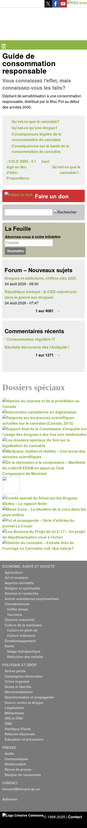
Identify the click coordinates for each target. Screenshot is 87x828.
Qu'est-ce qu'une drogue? (35, 127)
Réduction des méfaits (25, 656)
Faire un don (52, 196)
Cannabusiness (17, 603)
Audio (9, 753)
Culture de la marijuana (23, 625)
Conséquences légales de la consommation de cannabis (36, 136)
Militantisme (14, 713)
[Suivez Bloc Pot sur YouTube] (63, 6)
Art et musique (16, 577)
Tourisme (14, 614)
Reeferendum (15, 764)
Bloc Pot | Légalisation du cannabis (23, 15)
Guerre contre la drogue (24, 702)
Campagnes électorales (23, 676)
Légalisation (14, 707)
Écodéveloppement (20, 640)
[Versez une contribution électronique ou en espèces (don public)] (18, 194)
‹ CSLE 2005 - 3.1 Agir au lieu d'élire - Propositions (21, 170)
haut (45, 161)
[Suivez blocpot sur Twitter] (48, 6)
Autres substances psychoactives (32, 598)
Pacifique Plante (18, 728)
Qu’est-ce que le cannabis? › (66, 169)
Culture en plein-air (22, 630)
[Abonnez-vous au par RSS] (77, 2)
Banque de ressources (23, 774)
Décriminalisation (19, 691)
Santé (9, 646)
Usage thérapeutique (23, 651)
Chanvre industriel (19, 619)
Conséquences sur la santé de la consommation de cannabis (40, 148)
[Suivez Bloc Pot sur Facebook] (55, 6)
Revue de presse (18, 769)
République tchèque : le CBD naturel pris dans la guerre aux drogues (41, 294)
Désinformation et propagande (29, 697)
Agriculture (14, 572)
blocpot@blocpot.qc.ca (21, 789)
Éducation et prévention (24, 739)
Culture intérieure (21, 635)
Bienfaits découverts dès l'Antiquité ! (37, 347)
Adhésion (10, 799)
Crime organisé (17, 681)
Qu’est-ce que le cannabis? (35, 121)
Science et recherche (22, 593)
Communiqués (16, 759)
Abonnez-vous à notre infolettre (33, 236)
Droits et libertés (18, 686)
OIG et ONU (14, 718)
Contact (75, 816)
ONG (8, 723)
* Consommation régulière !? (30, 339)
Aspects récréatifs (19, 582)
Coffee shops (17, 609)
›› (58, 310)
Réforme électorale (20, 734)
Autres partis (15, 671)
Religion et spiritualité (22, 588)
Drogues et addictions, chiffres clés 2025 (40, 278)
